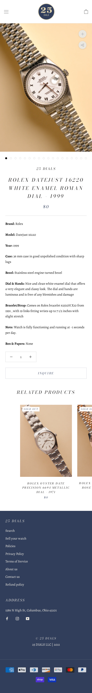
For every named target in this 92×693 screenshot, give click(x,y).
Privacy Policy (14, 554)
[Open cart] (86, 12)
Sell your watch (15, 538)
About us (11, 569)
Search (10, 530)
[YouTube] (27, 618)
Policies (10, 546)
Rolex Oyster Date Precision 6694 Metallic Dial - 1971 (46, 487)
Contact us (12, 576)
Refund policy (14, 584)
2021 (57, 644)
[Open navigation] (6, 12)
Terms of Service (16, 561)
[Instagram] (17, 618)
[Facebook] (7, 618)
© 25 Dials (46, 638)
